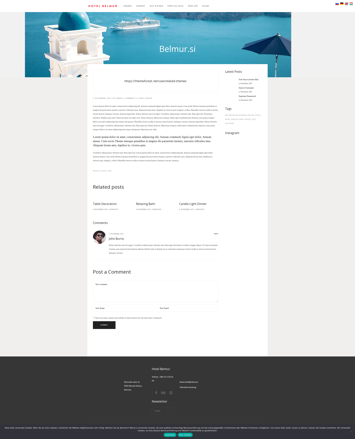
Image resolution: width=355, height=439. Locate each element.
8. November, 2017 (100, 209)
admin (119, 98)
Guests (148, 98)
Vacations (229, 123)
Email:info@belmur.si (189, 382)
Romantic (114, 209)
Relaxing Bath (145, 204)
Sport (241, 119)
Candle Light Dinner (193, 204)
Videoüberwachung (188, 387)
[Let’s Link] (155, 81)
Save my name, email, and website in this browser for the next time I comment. (129, 318)
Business (243, 115)
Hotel (258, 115)
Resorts (234, 119)
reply (216, 234)
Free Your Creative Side (248, 79)
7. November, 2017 (102, 98)
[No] (351, 431)
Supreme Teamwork (247, 96)
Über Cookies (185, 435)
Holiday (96, 171)
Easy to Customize (246, 88)
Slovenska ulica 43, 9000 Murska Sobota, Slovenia (133, 386)
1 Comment (129, 98)
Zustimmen (170, 435)
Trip (110, 171)
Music (227, 119)
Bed (226, 115)
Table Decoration (105, 204)
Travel (104, 171)
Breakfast (233, 115)
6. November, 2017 (245, 83)
